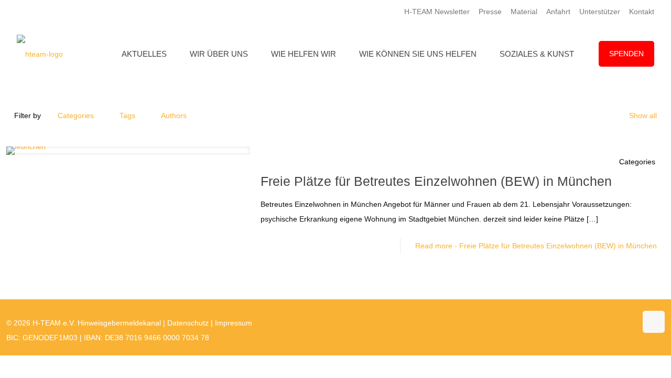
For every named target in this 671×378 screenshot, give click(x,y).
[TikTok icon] (628, 322)
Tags (127, 115)
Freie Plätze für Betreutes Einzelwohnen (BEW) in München (436, 181)
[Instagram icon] (617, 322)
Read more (536, 246)
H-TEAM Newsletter (437, 11)
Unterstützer (599, 11)
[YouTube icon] (606, 322)
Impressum (233, 323)
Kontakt (641, 11)
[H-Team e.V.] (40, 54)
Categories (76, 115)
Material (524, 11)
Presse (490, 11)
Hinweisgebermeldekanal (119, 323)
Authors (174, 115)
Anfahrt (558, 11)
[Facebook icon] (595, 322)
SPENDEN (626, 53)
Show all (643, 115)
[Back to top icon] (654, 322)
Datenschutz (188, 323)
